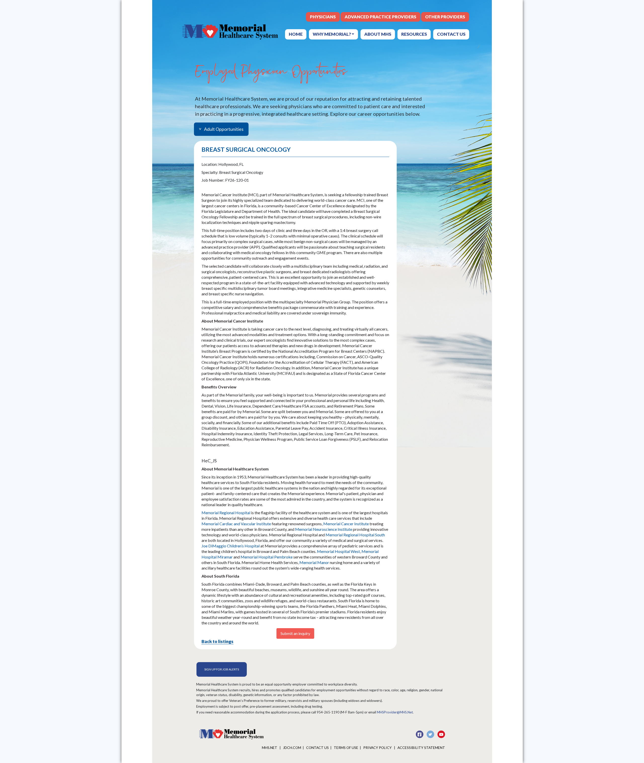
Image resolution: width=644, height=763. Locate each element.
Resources (414, 34)
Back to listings (217, 641)
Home (296, 34)
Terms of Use (346, 747)
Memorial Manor (314, 562)
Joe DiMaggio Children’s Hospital (231, 545)
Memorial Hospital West (338, 551)
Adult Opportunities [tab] (224, 129)
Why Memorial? (332, 34)
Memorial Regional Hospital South (355, 534)
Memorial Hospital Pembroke (266, 556)
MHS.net (270, 747)
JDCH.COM (292, 747)
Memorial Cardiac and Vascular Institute (237, 523)
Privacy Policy (377, 747)
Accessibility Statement (421, 747)
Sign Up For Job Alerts (221, 669)
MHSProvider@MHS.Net (395, 712)
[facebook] (420, 733)
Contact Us (451, 34)
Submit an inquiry (295, 633)
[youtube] (441, 733)
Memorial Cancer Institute (346, 523)
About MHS (377, 34)
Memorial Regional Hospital (226, 512)
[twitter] (431, 733)
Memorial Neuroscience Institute (324, 529)
